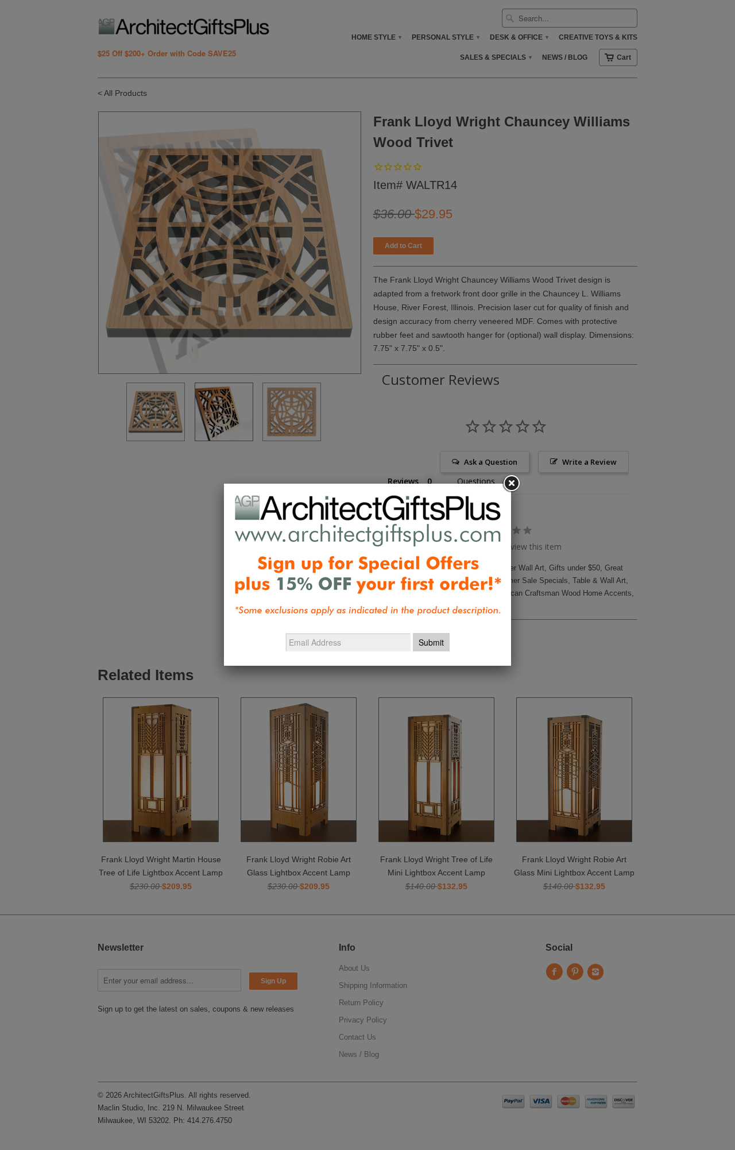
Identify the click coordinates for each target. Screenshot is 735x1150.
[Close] (511, 483)
